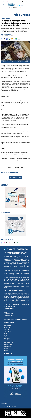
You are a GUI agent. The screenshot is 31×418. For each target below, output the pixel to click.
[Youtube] (9, 242)
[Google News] (22, 1)
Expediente (6, 350)
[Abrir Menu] (3, 4)
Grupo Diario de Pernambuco (12, 402)
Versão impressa (8, 344)
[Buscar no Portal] (26, 5)
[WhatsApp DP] (26, 1)
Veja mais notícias (15, 177)
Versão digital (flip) (8, 342)
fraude (10, 167)
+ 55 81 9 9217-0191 (9, 315)
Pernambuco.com (8, 325)
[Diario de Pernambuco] (15, 4)
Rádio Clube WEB (8, 329)
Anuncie (6, 348)
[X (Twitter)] (11, 1)
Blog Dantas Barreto (9, 336)
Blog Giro (6, 333)
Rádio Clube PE (7, 331)
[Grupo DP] (15, 413)
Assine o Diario (7, 346)
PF (22, 167)
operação (17, 167)
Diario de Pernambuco (6, 34)
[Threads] (18, 1)
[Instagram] (7, 1)
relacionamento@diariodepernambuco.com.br (15, 319)
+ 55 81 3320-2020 (8, 313)
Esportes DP (7, 327)
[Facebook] (4, 1)
